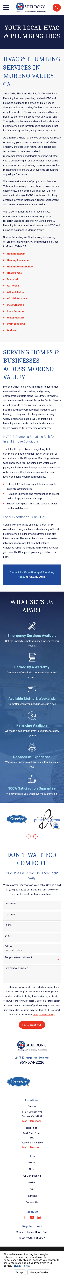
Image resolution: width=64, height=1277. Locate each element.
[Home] (30, 7)
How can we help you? (16, 968)
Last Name (10, 914)
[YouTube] (32, 1217)
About (32, 1169)
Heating (32, 1182)
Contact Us (32, 1202)
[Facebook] (25, 1217)
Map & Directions (31, 1121)
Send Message (31, 1024)
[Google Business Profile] (39, 1217)
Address (9, 946)
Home (32, 1162)
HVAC (32, 1189)
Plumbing (32, 1195)
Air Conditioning (32, 1175)
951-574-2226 (31, 1062)
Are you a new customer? (18, 957)
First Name (10, 903)
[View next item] (35, 836)
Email (8, 935)
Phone (8, 924)
